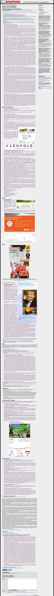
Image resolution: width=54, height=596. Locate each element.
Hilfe (43, 7)
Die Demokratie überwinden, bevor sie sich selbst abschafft (45, 78)
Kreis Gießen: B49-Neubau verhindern (44, 77)
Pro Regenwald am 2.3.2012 (24, 16)
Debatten (24, 3)
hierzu (34, 99)
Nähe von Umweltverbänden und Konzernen (15, 22)
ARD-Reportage (5, 18)
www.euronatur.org (6, 192)
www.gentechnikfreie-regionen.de (26, 210)
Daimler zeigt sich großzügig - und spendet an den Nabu (13, 340)
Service (39, 3)
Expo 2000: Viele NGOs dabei (6, 10)
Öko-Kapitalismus (7, 5)
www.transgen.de (6, 129)
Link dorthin (16, 349)
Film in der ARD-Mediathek (8, 349)
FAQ (28, 595)
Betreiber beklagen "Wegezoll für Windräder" (21, 341)
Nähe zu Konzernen (12, 5)
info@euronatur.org (9, 191)
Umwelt (16, 3)
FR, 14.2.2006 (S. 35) (22, 15)
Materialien (35, 3)
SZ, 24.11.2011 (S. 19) (23, 352)
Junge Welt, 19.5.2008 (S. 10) (21, 535)
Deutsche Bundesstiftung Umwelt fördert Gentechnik (10, 533)
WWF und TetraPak (6, 385)
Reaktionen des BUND (24, 19)
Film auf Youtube (17, 19)
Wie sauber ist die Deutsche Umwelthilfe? (11, 404)
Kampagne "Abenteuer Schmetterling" (10, 202)
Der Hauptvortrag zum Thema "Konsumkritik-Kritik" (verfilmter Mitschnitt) (45, 85)
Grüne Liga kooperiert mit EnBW (7, 14)
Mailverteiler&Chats (45, 79)
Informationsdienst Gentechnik (22, 351)
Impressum (26, 595)
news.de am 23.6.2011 (29, 352)
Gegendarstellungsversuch (7, 351)
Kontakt (24, 595)
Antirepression (7, 3)
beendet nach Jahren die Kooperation (20, 14)
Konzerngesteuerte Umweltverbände (8, 532)
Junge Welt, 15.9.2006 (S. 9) (20, 381)
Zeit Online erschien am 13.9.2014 (9, 397)
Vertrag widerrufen (35, 595)
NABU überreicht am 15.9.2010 (7, 338)
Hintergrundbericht (32, 16)
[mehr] (46, 21)
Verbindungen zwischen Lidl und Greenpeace (16, 389)
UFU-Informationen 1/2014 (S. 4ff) (29, 25)
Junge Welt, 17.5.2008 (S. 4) (25, 489)
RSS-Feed (31, 595)
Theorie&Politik (20, 3)
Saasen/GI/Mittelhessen (30, 3)
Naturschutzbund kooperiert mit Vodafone (9, 13)
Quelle (8, 390)
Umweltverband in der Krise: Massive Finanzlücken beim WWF (15, 353)
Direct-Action (3, 3)
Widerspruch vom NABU (6, 342)
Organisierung (12, 3)
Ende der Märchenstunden (10, 352)
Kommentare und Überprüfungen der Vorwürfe (14, 350)
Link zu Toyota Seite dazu (26, 386)
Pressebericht (17, 339)
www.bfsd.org (6, 196)
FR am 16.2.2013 (14, 304)
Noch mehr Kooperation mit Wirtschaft (15, 385)
